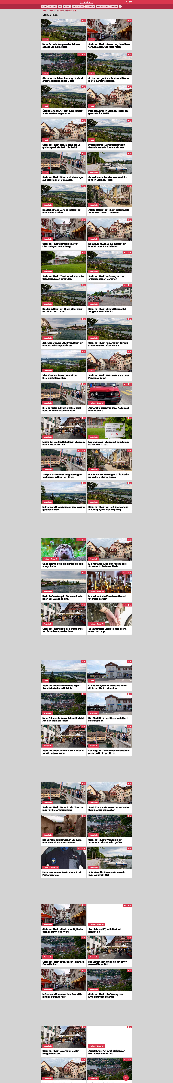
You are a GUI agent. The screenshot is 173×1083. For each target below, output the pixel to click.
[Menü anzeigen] (130, 2)
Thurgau (52, 10)
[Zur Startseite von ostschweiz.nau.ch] (86, 2)
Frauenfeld (60, 10)
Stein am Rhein (71, 10)
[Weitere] (120, 6)
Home (45, 10)
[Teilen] (126, 1078)
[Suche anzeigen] (127, 2)
